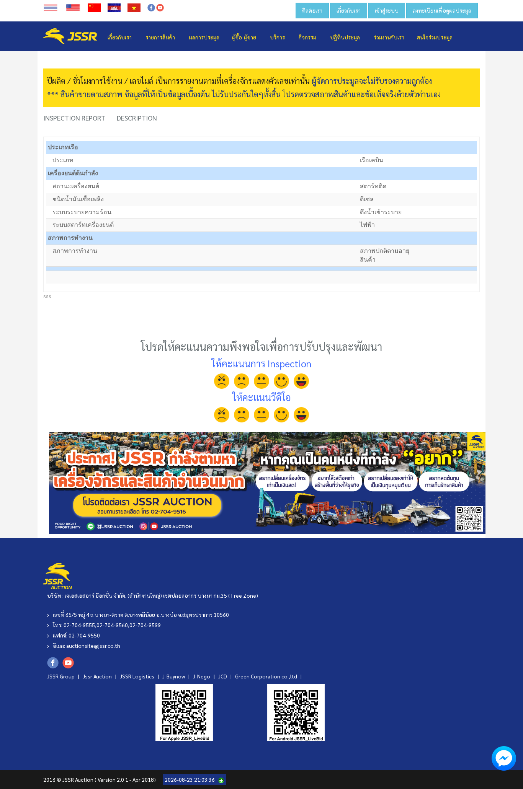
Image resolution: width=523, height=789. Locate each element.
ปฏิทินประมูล (345, 37)
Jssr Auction (98, 676)
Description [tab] (137, 117)
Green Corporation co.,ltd (266, 676)
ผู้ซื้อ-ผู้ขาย (244, 37)
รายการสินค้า (160, 37)
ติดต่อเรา (312, 10)
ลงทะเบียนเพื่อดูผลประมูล (442, 10)
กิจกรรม (307, 37)
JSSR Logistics (137, 676)
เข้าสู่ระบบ (387, 10)
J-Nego (202, 676)
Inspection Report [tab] (74, 117)
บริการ (277, 37)
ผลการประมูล (204, 37)
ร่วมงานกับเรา (389, 37)
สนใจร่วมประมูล (435, 37)
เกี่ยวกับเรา (349, 10)
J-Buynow (174, 676)
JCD (223, 676)
